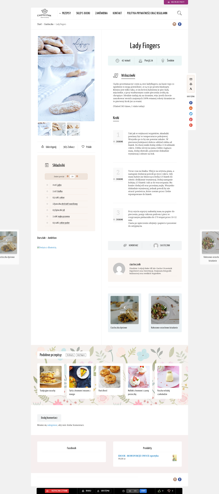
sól (63, 210)
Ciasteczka (48, 24)
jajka (59, 185)
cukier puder (64, 223)
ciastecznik (165, 245)
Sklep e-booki (83, 13)
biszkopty (70, 355)
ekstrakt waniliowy (69, 204)
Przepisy (66, 13)
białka (59, 191)
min (135, 491)
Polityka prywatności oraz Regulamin (147, 13)
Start (39, 24)
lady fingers (81, 355)
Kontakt (117, 13)
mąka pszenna (64, 216)
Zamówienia (101, 13)
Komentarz (133, 245)
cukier (62, 197)
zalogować (52, 425)
